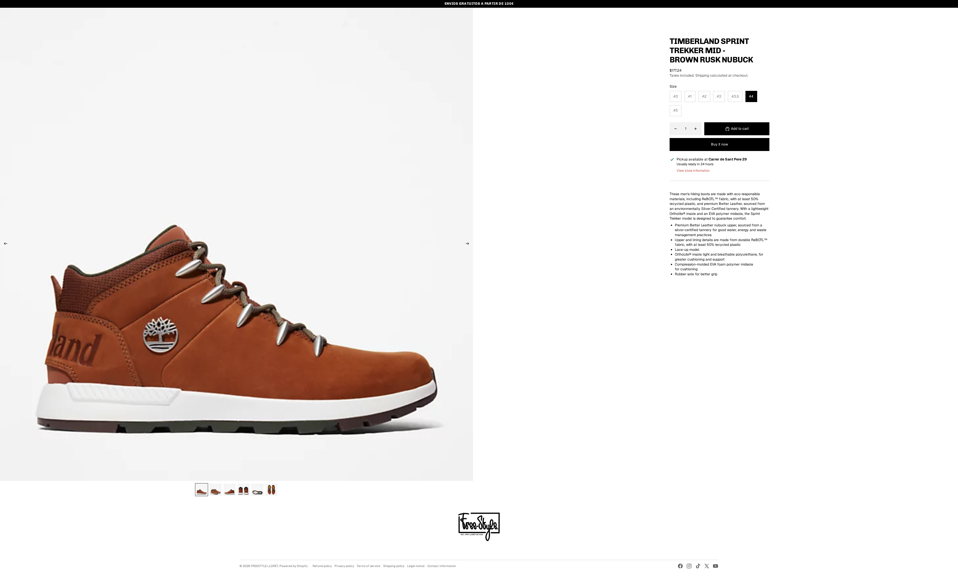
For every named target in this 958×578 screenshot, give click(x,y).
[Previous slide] (4, 244)
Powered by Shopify (293, 566)
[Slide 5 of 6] (257, 490)
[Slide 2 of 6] (216, 490)
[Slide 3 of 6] (230, 490)
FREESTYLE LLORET (264, 566)
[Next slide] (469, 244)
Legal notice (416, 566)
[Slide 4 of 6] (243, 490)
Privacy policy (344, 566)
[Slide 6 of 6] (271, 490)
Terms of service (368, 566)
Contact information (441, 566)
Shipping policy (393, 566)
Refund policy (322, 566)
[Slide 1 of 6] (202, 490)
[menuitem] (247, 16)
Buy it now (719, 144)
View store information (693, 170)
